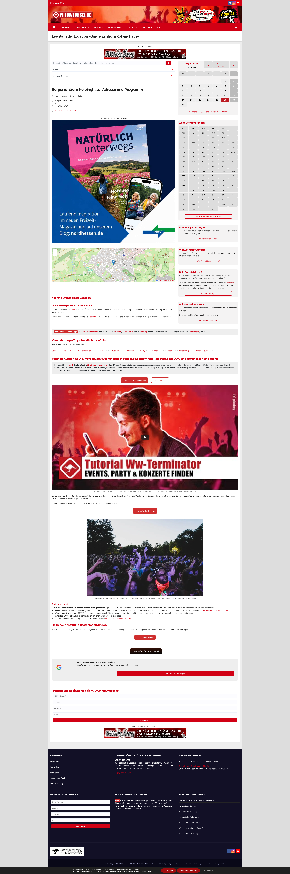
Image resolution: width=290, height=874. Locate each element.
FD (203, 147)
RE (203, 190)
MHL (193, 176)
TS (213, 200)
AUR (203, 128)
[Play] (145, 437)
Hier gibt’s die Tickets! (145, 511)
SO (223, 195)
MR (233, 176)
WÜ (213, 209)
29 (225, 100)
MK (213, 176)
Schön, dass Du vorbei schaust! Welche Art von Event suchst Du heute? (236, 351)
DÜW (193, 142)
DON (183, 142)
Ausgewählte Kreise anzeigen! (208, 216)
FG (223, 147)
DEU (203, 138)
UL (184, 204)
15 (225, 90)
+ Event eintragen (208, 293)
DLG (223, 138)
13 (208, 90)
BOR (233, 133)
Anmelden (54, 767)
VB (203, 204)
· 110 (159, 27)
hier (73, 309)
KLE (203, 166)
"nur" (88, 332)
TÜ (223, 200)
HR (203, 162)
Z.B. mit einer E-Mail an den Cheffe (194, 766)
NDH (193, 181)
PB (193, 185)
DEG (193, 138)
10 (183, 90)
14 (217, 90)
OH (183, 185)
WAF (223, 204)
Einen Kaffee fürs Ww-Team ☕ (146, 651)
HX (184, 166)
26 (200, 100)
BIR (203, 133)
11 (191, 90)
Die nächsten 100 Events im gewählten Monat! (208, 112)
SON (233, 195)
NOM (213, 181)
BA (213, 128)
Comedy (132, 351)
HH (223, 157)
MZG (183, 181)
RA (233, 185)
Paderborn (128, 332)
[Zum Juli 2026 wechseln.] (208, 64)
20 (208, 95)
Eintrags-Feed (56, 772)
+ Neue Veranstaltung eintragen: (162, 864)
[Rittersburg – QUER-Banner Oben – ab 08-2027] (145, 733)
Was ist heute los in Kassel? (191, 828)
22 (225, 95)
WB (183, 209)
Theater (65, 351)
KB (193, 166)
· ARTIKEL (64, 27)
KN (213, 166)
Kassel (118, 332)
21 (217, 95)
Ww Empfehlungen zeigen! (208, 261)
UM (193, 204)
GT (213, 152)
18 (191, 95)
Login (112, 864)
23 (234, 95)
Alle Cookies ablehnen (188, 870)
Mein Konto (120, 864)
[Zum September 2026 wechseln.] (234, 64)
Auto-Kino (80, 351)
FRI (183, 152)
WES (203, 209)
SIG (193, 195)
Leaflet (160, 280)
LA (193, 171)
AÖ (193, 128)
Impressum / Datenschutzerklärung (188, 864)
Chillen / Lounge (166, 351)
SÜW (183, 200)
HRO (213, 162)
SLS (213, 195)
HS (223, 162)
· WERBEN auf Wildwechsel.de (137, 864)
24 (183, 100)
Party (106, 351)
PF (203, 185)
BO (223, 133)
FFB (213, 147)
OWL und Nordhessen (188, 358)
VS (213, 204)
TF (193, 200)
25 (191, 100)
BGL (183, 133)
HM (233, 157)
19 (200, 95)
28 (217, 100)
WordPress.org (56, 783)
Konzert (119, 351)
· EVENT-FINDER (81, 27)
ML (223, 176)
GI (193, 152)
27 (208, 100)
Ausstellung (148, 351)
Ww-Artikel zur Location (65, 110)
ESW (233, 142)
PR (213, 185)
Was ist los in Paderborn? (190, 822)
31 (183, 104)
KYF (183, 171)
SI (183, 195)
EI (203, 142)
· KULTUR (98, 27)
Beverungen (194, 332)
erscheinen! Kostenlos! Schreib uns (120, 618)
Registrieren (55, 761)
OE (223, 181)
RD (193, 190)
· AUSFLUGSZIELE (116, 27)
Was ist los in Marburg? (189, 834)
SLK (203, 195)
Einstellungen (137, 871)
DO (233, 138)
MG (183, 176)
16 (234, 90)
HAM (233, 152)
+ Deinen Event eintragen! (134, 380)
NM (203, 181)
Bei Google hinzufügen (175, 673)
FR (233, 147)
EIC (213, 142)
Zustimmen (168, 870)
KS (223, 166)
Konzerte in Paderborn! (189, 817)
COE (183, 138)
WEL (193, 209)
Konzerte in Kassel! (187, 806)
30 (234, 100)
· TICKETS (133, 27)
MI (203, 176)
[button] (236, 27)
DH (213, 138)
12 (200, 90)
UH (233, 200)
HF (213, 157)
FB (193, 147)
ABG (183, 128)
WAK (233, 204)
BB (223, 128)
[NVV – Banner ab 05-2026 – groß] (113, 181)
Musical (94, 351)
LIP (213, 171)
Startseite (104, 864)
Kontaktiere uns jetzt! (208, 320)
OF (233, 181)
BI (193, 133)
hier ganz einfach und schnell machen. (218, 610)
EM (223, 142)
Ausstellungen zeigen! (208, 239)
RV (223, 190)
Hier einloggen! (160, 380)
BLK (213, 133)
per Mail (93, 317)
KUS (233, 166)
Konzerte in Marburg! (188, 811)
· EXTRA (147, 27)
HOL (193, 162)
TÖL (203, 200)
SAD (233, 190)
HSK (233, 162)
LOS (223, 171)
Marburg (143, 332)
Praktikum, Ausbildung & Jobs (213, 864)
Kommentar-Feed (57, 778)
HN (183, 162)
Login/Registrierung (123, 773)
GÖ (203, 152)
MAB (233, 171)
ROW (213, 190)
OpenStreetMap (169, 280)
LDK (203, 171)
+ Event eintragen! (145, 637)
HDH (193, 157)
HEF (203, 157)
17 (183, 95)
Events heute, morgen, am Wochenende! (196, 800)
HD (183, 157)
